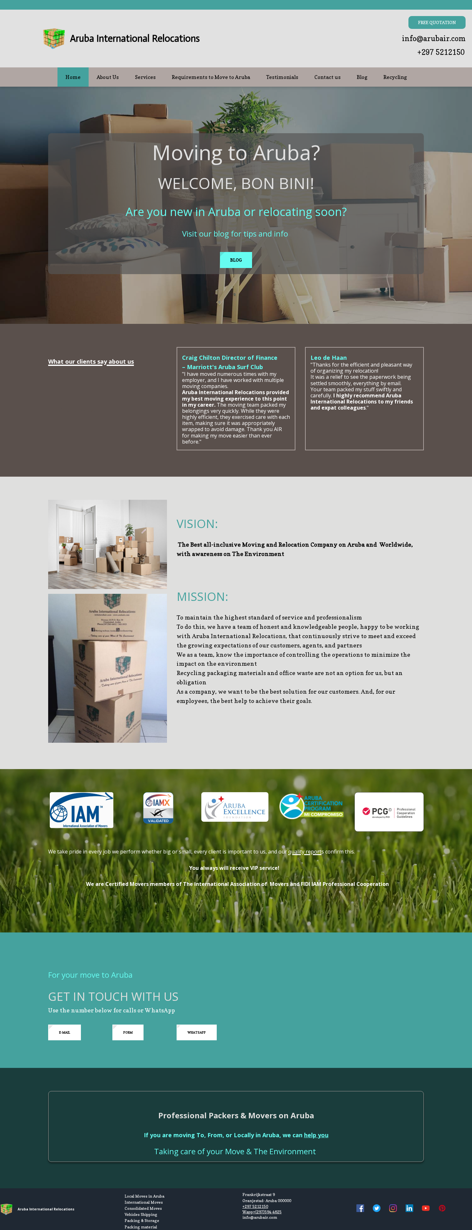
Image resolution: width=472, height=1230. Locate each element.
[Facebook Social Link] (360, 1209)
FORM (128, 1032)
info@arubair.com (434, 38)
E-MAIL (64, 1032)
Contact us (327, 77)
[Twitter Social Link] (376, 1209)
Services (145, 77)
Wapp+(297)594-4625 (262, 1211)
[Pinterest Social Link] (442, 1209)
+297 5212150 (441, 52)
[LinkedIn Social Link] (409, 1209)
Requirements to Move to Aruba (211, 77)
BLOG (236, 260)
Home (73, 77)
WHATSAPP (197, 1032)
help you (316, 1135)
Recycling (395, 77)
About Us (108, 77)
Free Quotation (437, 22)
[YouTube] (425, 1209)
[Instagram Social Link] (393, 1209)
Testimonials (282, 77)
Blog (362, 77)
